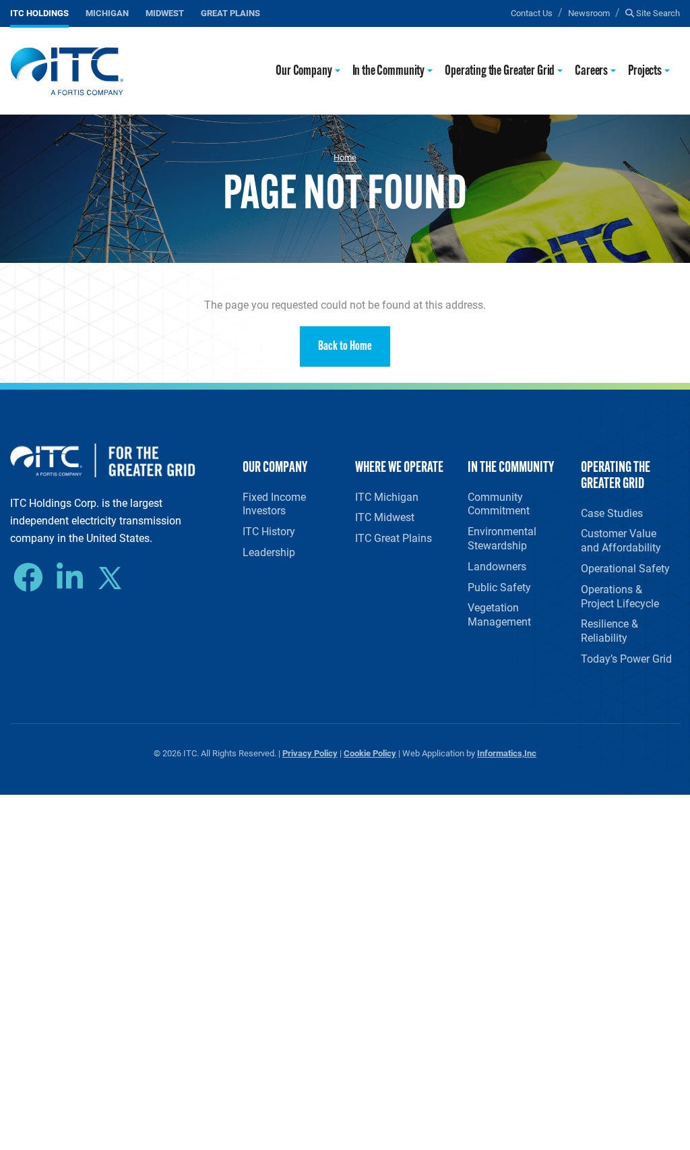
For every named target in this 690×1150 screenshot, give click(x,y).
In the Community (388, 71)
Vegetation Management (499, 614)
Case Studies (612, 513)
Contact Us (532, 12)
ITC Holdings (39, 12)
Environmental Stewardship (502, 538)
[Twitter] (115, 579)
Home (345, 157)
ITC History (269, 531)
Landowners (497, 566)
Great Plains (230, 12)
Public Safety (499, 587)
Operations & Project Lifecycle (620, 596)
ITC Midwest (384, 517)
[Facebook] (31, 577)
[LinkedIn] (73, 577)
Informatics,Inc (506, 752)
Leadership (269, 552)
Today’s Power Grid (626, 658)
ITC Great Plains (393, 538)
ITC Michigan (386, 496)
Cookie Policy (370, 752)
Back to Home (345, 346)
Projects (645, 71)
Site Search (657, 12)
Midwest (165, 12)
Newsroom (589, 12)
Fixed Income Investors (274, 503)
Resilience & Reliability (609, 630)
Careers (591, 71)
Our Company (304, 71)
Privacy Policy (310, 752)
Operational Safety (625, 568)
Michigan (107, 12)
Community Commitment (499, 503)
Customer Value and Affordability (621, 540)
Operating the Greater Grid (500, 71)
